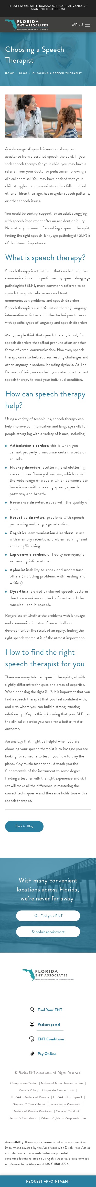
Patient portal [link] (49, 1024)
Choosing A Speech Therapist (57, 73)
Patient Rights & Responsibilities (64, 1118)
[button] (87, 25)
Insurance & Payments (65, 1104)
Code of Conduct (69, 1111)
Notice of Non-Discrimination (63, 1083)
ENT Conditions (51, 1038)
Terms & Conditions (23, 1118)
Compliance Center (24, 1083)
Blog (23, 73)
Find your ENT (51, 916)
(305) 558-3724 (57, 1163)
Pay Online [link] (47, 1053)
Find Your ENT (50, 1009)
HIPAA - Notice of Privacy (31, 1097)
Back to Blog (24, 826)
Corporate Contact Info (58, 1090)
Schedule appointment (48, 932)
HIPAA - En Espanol (68, 1097)
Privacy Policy (30, 1090)
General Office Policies (29, 1104)
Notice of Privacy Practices (34, 1111)
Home (9, 73)
